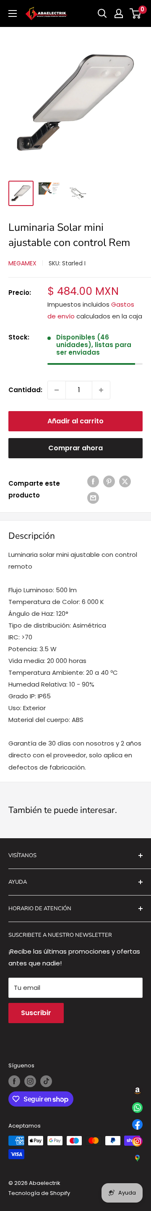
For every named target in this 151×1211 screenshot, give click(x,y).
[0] (135, 13)
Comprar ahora (75, 448)
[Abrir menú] (12, 13)
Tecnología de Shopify (39, 1193)
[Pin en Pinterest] (109, 481)
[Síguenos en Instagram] (30, 1081)
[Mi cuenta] (119, 13)
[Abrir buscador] (102, 13)
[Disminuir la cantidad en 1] (56, 390)
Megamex (22, 263)
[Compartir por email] (93, 498)
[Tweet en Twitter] (125, 481)
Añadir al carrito (75, 421)
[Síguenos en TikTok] (46, 1081)
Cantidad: (25, 389)
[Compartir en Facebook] (93, 481)
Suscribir (36, 1013)
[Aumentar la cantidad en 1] (101, 390)
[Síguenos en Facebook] (14, 1081)
